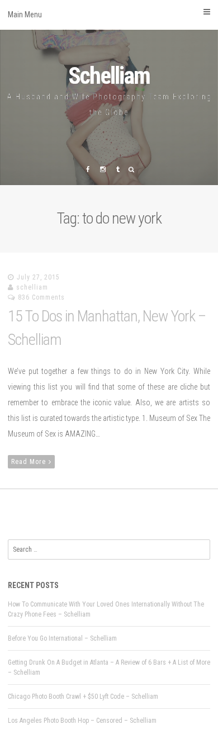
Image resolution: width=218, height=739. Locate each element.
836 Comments (41, 297)
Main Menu (25, 14)
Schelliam (109, 75)
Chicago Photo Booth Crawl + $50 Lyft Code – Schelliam (83, 696)
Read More (28, 462)
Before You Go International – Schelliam (62, 638)
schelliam (32, 287)
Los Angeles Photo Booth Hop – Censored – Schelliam (82, 720)
